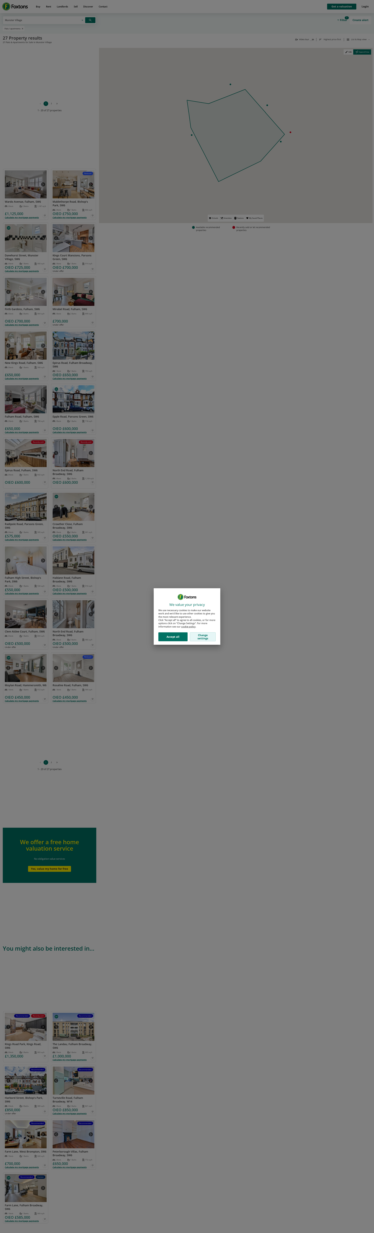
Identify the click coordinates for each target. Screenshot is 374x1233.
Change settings (203, 636)
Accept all (173, 636)
